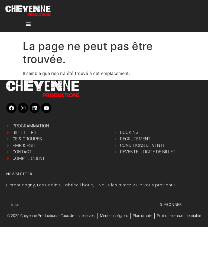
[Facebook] (11, 108)
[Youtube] (46, 108)
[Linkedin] (35, 108)
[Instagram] (23, 108)
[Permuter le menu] (28, 24)
